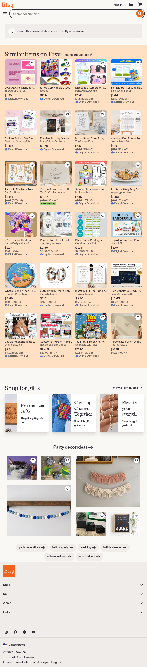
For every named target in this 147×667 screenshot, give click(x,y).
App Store (16, 623)
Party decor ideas (70, 447)
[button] (14, 644)
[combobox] (72, 13)
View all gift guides (126, 388)
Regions (57, 662)
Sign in (118, 4)
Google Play (45, 623)
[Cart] (140, 4)
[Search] (140, 13)
